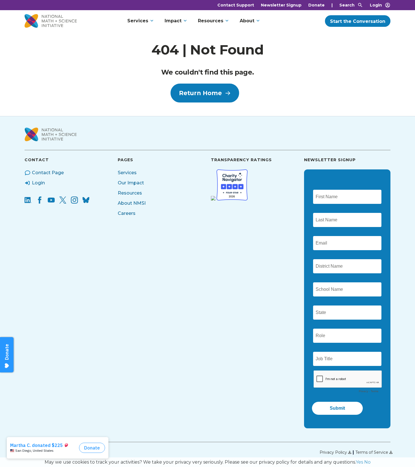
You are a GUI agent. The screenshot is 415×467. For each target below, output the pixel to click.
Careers (127, 213)
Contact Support (235, 5)
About (247, 20)
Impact (173, 20)
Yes (359, 462)
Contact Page (48, 172)
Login (376, 5)
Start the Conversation (357, 21)
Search (347, 5)
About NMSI (132, 203)
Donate (316, 5)
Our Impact (131, 183)
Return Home (200, 93)
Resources (210, 20)
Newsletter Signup (281, 5)
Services (137, 20)
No (367, 462)
